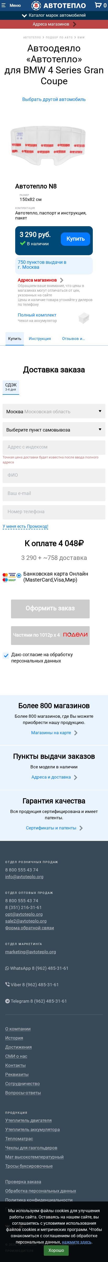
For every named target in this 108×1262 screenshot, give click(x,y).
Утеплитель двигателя (28, 1120)
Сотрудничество (22, 1084)
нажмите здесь (76, 1242)
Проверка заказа (23, 1182)
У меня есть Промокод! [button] (25, 526)
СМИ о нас (16, 1056)
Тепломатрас (19, 1139)
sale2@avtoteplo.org (26, 921)
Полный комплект (37, 315)
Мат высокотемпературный (34, 1157)
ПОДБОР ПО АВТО (59, 37)
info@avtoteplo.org (24, 876)
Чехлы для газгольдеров (31, 1148)
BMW (81, 37)
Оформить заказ (50, 608)
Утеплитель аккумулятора (32, 1130)
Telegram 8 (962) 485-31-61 (38, 1001)
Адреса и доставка (51, 777)
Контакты (15, 1065)
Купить (76, 239)
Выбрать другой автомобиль (54, 99)
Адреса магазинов (38, 280)
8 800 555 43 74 (21, 869)
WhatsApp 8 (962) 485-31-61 (39, 968)
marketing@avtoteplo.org (30, 951)
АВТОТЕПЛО (32, 37)
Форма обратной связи (29, 927)
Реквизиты (17, 1074)
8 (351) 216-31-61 (23, 907)
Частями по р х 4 (37, 635)
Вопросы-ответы (23, 1093)
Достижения (18, 1047)
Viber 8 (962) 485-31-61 (34, 984)
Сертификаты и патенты (51, 827)
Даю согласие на (42, 657)
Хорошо (56, 1250)
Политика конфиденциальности (39, 1200)
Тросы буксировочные (29, 1166)
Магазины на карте (51, 732)
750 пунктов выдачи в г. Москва (42, 265)
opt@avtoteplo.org (24, 914)
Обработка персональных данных (40, 1191)
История (14, 1038)
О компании (18, 1029)
